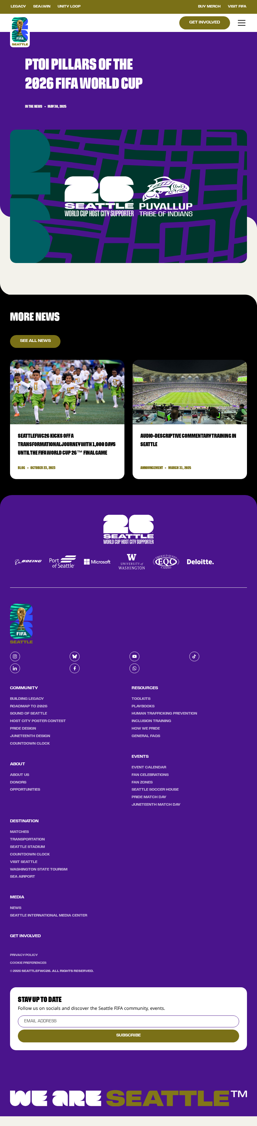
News (15, 908)
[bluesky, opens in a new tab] (75, 657)
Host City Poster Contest (38, 721)
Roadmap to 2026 (28, 706)
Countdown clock (30, 743)
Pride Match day (149, 797)
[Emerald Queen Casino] (169, 562)
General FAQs (146, 736)
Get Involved (204, 22)
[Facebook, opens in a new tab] (75, 669)
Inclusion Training (151, 721)
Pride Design (23, 728)
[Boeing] (31, 562)
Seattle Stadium (27, 847)
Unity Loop (69, 6)
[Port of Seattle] (66, 562)
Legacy (18, 6)
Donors (18, 782)
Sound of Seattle (28, 713)
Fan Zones (142, 782)
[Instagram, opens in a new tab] (15, 657)
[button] (240, 22)
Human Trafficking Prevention (164, 713)
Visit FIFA (237, 6)
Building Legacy (27, 698)
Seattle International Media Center (48, 915)
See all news (35, 341)
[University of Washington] (135, 562)
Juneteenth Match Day (156, 804)
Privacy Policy (24, 955)
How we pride (146, 728)
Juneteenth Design (30, 736)
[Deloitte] (204, 562)
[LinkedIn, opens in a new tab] (15, 669)
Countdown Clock (30, 854)
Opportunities (25, 789)
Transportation (27, 839)
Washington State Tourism (38, 869)
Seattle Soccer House (155, 789)
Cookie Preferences (28, 963)
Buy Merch (209, 6)
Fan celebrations (150, 775)
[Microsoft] (100, 562)
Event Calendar (149, 767)
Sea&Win (41, 6)
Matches (19, 832)
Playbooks (143, 706)
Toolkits (141, 698)
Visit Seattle (23, 862)
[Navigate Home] (20, 31)
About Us (19, 775)
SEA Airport (22, 876)
